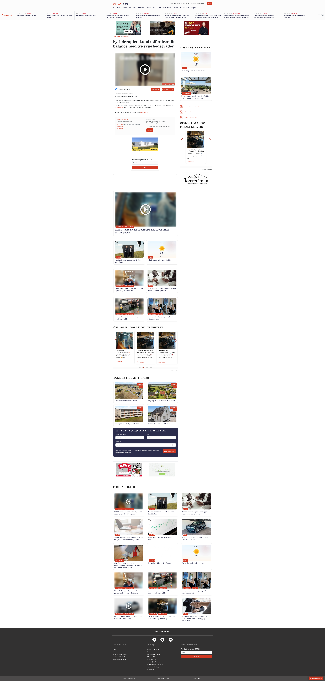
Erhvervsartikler (151, 659)
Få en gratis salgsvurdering (155, 664)
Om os (115, 649)
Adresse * (118, 442)
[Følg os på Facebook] (154, 640)
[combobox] (116, 445)
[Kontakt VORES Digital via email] (171, 640)
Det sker (141, 8)
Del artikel (154, 89)
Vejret (193, 8)
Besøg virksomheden (167, 89)
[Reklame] (128, 28)
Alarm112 (116, 8)
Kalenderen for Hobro (153, 654)
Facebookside (119, 107)
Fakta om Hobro (151, 657)
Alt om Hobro (151, 669)
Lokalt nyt (151, 8)
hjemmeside (144, 112)
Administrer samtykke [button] (119, 659)
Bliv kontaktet (169, 451)
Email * (149, 434)
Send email (120, 126)
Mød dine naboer (164, 8)
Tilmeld (209, 3)
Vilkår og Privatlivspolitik (120, 654)
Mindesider (184, 8)
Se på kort (120, 128)
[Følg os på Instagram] (162, 640)
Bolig (125, 8)
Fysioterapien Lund (122, 119)
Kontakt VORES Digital (119, 657)
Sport (176, 8)
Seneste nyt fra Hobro (153, 649)
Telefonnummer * (120, 434)
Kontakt (149, 130)
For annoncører (117, 652)
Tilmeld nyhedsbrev (316, 678)
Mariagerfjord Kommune (154, 662)
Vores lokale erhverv (153, 652)
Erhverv (132, 8)
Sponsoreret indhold (153, 667)
